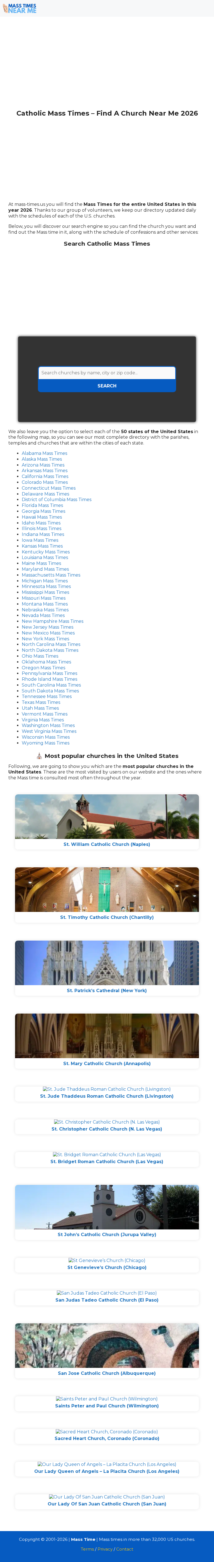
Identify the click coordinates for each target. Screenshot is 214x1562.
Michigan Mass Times (45, 581)
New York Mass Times (45, 638)
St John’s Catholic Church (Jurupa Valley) (107, 1234)
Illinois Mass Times (41, 528)
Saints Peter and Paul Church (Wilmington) (107, 1406)
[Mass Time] (19, 8)
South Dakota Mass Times (50, 691)
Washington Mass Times (48, 725)
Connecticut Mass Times (49, 488)
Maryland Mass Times (45, 569)
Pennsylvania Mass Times (49, 673)
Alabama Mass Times (44, 453)
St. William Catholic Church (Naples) (107, 844)
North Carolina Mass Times (51, 644)
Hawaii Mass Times (42, 517)
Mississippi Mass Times (45, 592)
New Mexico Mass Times (48, 633)
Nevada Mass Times (43, 615)
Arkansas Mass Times (44, 470)
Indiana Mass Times (43, 534)
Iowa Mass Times (40, 540)
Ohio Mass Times (40, 656)
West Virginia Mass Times (49, 731)
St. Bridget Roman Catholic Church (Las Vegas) (106, 1161)
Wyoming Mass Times (45, 743)
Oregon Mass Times (43, 667)
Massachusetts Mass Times (51, 575)
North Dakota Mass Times (50, 650)
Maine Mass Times (41, 563)
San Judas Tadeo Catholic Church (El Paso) (107, 1300)
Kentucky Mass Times (46, 552)
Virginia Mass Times (43, 720)
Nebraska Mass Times (45, 609)
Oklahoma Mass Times (46, 662)
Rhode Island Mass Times (49, 679)
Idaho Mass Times (41, 523)
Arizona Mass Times (43, 465)
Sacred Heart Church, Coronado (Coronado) (107, 1438)
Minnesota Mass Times (46, 586)
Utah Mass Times (40, 708)
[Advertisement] (107, 66)
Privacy (105, 1549)
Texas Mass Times (41, 702)
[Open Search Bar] (189, 8)
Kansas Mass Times (42, 546)
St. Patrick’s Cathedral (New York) (107, 990)
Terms (87, 1549)
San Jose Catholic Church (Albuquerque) (107, 1373)
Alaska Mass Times (42, 459)
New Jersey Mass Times (47, 627)
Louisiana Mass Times (45, 557)
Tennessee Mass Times (47, 696)
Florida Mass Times (42, 505)
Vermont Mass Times (44, 714)
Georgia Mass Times (43, 511)
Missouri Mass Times (43, 598)
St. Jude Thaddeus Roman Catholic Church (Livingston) (107, 1096)
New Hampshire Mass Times (52, 621)
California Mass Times (45, 476)
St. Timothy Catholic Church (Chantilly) (107, 917)
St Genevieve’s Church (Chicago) (107, 1267)
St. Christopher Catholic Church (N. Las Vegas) (107, 1129)
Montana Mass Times (45, 604)
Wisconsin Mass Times (46, 737)
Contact (124, 1549)
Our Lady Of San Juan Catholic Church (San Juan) (107, 1504)
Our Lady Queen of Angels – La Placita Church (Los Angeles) (106, 1471)
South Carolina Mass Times (51, 685)
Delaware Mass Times (45, 494)
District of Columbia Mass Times (56, 499)
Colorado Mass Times (45, 482)
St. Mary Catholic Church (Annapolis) (107, 1063)
